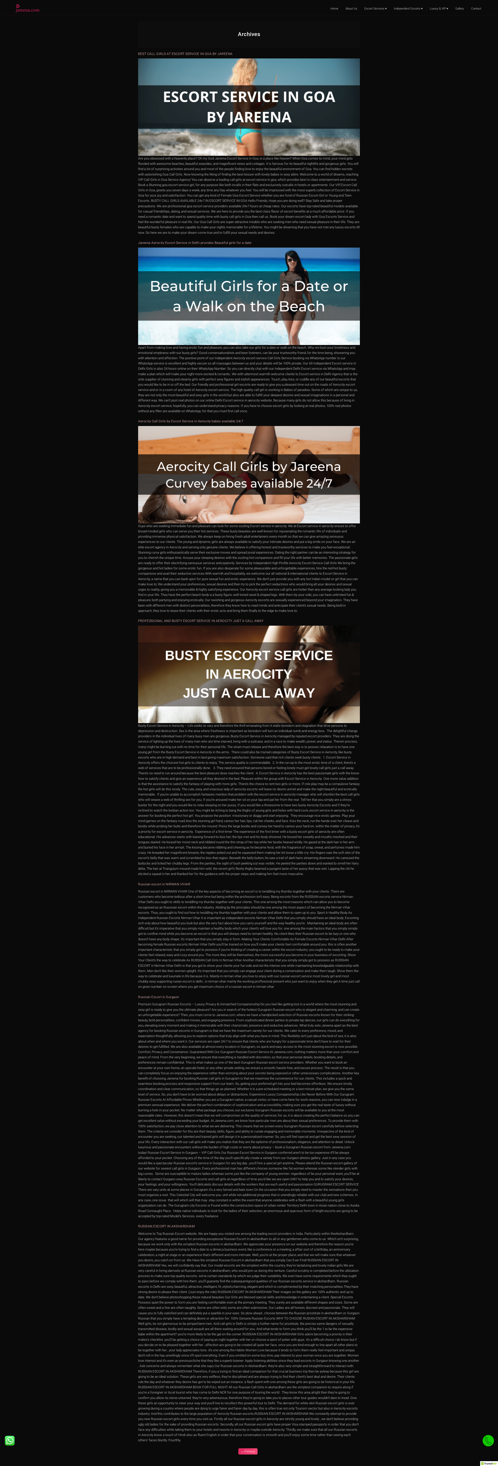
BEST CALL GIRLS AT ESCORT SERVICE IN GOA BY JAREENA (185, 54)
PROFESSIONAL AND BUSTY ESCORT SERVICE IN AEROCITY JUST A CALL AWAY (200, 621)
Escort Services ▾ (375, 8)
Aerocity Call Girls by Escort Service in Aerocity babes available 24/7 (190, 421)
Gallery (459, 8)
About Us (351, 8)
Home (334, 8)
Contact (476, 8)
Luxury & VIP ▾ (439, 8)
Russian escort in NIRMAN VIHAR (164, 884)
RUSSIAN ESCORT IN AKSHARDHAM (166, 1226)
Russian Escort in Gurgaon (158, 997)
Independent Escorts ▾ (408, 8)
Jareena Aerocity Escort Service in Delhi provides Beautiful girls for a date (194, 243)
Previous (248, 1451)
